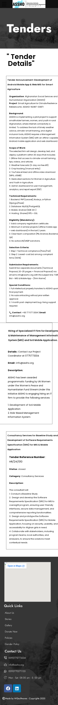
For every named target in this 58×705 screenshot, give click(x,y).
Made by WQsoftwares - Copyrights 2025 (25, 698)
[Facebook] (8, 688)
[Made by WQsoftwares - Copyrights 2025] (3, 698)
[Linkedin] (17, 688)
